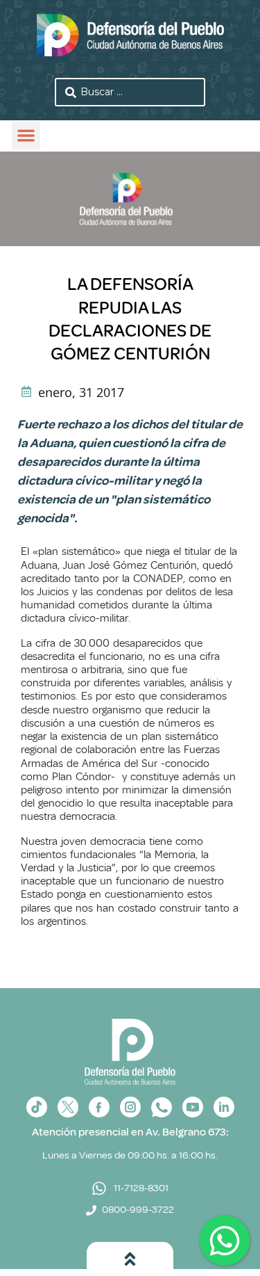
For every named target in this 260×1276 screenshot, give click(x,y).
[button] (26, 136)
